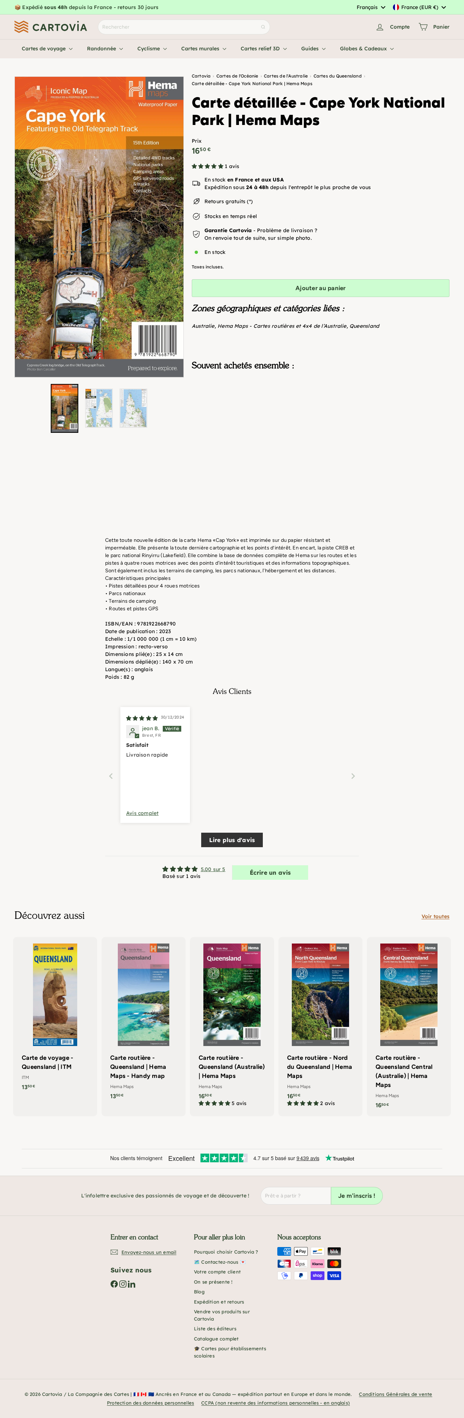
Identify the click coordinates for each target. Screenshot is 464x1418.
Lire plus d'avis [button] (232, 840)
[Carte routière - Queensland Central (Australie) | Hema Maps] (409, 1026)
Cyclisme (149, 48)
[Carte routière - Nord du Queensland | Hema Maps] (320, 1025)
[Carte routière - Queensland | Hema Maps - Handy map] (143, 1022)
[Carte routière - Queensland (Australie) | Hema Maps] (232, 1025)
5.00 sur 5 (213, 869)
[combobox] (371, 7)
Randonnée (102, 48)
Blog (199, 1291)
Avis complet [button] (142, 813)
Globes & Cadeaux (364, 48)
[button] (208, 166)
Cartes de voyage (44, 48)
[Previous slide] (111, 776)
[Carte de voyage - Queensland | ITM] (55, 1017)
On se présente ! (213, 1282)
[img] (142, 718)
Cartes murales (201, 48)
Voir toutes (436, 916)
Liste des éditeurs (215, 1328)
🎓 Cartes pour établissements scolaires (230, 1352)
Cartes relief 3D (261, 48)
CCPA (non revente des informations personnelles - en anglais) (275, 1403)
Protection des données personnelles (150, 1403)
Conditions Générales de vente (395, 1394)
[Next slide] (353, 776)
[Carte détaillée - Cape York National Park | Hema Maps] (321, 412)
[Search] (263, 27)
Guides (310, 48)
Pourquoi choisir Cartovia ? (226, 1252)
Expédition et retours (219, 1302)
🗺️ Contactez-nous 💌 (220, 1262)
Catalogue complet (216, 1339)
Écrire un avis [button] (270, 872)
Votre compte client (217, 1272)
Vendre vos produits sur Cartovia (222, 1315)
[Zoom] (99, 227)
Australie (203, 326)
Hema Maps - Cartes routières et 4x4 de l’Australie (282, 326)
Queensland (364, 326)
